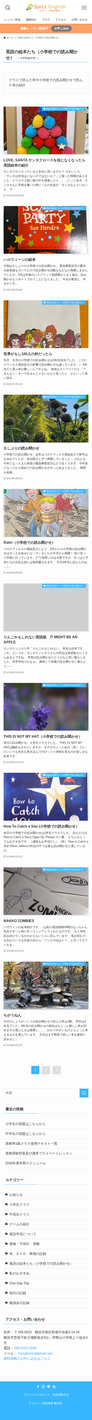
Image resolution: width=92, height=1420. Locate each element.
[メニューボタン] (84, 8)
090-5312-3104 (25, 1348)
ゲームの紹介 (19, 1224)
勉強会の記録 (19, 1303)
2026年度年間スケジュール (25, 1163)
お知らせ (16, 1195)
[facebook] (38, 1387)
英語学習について (22, 1234)
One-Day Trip (19, 1283)
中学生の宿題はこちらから (25, 1134)
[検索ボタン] (8, 8)
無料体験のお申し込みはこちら (27, 1358)
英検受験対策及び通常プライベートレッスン (38, 1153)
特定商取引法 (61, 1394)
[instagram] (43, 1387)
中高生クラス (19, 1214)
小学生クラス (19, 1204)
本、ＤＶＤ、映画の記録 (27, 1254)
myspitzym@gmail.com (35, 1353)
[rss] (54, 1387)
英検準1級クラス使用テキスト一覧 (31, 1143)
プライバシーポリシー (36, 1394)
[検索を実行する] (83, 1093)
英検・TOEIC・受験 (24, 1244)
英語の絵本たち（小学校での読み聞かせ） (41, 1263)
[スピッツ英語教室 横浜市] (46, 8)
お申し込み (61, 28)
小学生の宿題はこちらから (25, 1124)
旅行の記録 (17, 1293)
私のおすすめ (19, 1273)
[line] (49, 1387)
